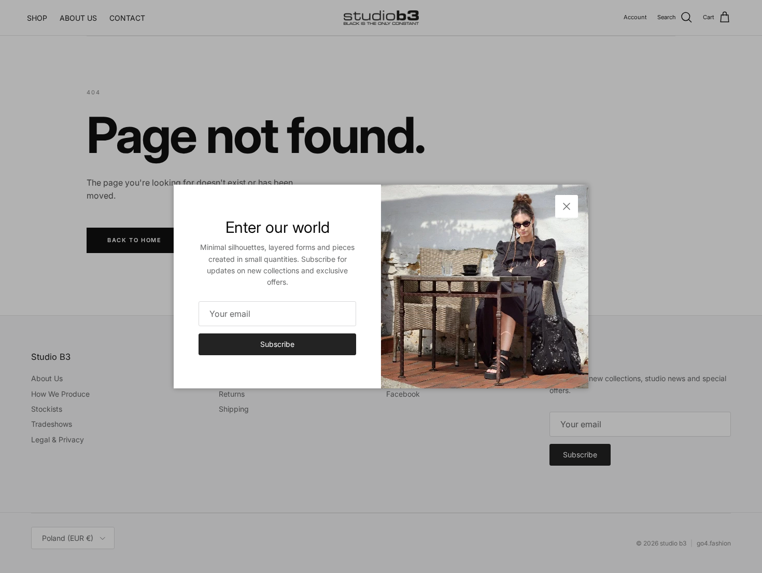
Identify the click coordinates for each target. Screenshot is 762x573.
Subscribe (277, 344)
